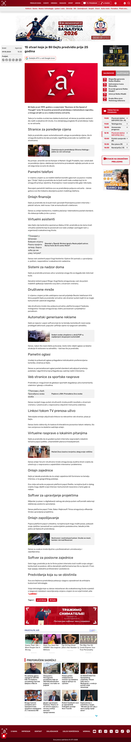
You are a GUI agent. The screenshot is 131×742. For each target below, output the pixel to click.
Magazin (62, 3)
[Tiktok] (122, 731)
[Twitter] (111, 731)
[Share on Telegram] (10, 60)
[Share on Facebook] (6, 60)
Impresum (26, 731)
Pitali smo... (123, 8)
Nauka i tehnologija (46, 8)
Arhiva (77, 3)
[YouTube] (94, 731)
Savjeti (91, 8)
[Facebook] (100, 731)
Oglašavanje (52, 731)
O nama (14, 731)
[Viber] (128, 731)
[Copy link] (3, 60)
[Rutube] (116, 731)
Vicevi (97, 8)
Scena (35, 8)
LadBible (33, 594)
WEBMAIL (86, 731)
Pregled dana (35, 3)
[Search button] (129, 3)
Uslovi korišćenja (71, 731)
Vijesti (46, 3)
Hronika (54, 3)
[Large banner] (65, 28)
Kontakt (38, 731)
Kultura (28, 8)
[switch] (116, 3)
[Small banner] (116, 55)
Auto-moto (105, 8)
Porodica (114, 8)
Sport (70, 3)
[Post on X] (13, 60)
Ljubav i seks (60, 8)
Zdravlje (69, 8)
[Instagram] (105, 731)
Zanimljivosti (82, 8)
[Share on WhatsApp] (16, 60)
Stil (75, 8)
